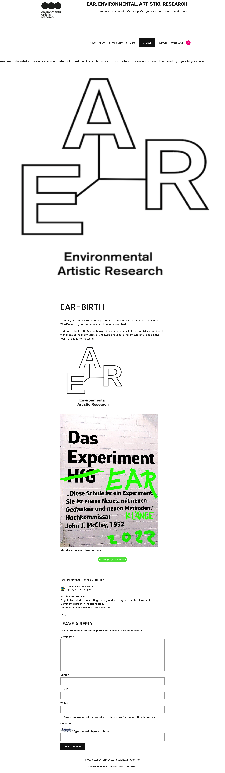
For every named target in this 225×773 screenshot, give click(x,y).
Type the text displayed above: (91, 731)
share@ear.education (127, 759)
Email (64, 689)
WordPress (130, 766)
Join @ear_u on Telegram (114, 559)
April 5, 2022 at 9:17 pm (79, 589)
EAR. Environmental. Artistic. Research (137, 4)
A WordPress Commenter (80, 586)
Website (65, 703)
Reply (63, 614)
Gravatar (104, 607)
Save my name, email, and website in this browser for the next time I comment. (110, 717)
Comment (67, 636)
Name (64, 674)
